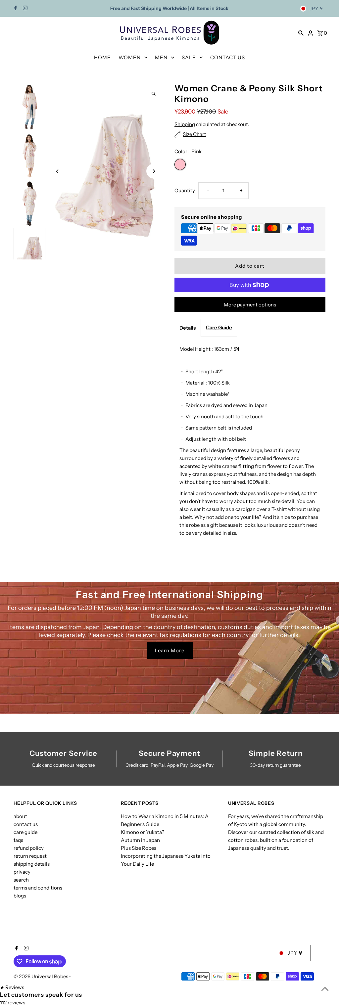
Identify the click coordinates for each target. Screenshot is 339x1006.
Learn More (169, 650)
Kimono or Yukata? (143, 832)
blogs (20, 895)
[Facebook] (15, 8)
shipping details (32, 864)
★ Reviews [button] (12, 987)
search (21, 880)
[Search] (301, 33)
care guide (25, 832)
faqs (18, 840)
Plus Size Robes (138, 848)
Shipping (184, 124)
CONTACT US (227, 57)
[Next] (153, 171)
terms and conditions (38, 888)
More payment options (250, 304)
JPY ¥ (316, 9)
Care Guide (219, 327)
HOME (102, 57)
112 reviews (12, 1002)
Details (187, 328)
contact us (26, 824)
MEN (161, 57)
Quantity (184, 190)
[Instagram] (24, 8)
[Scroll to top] (324, 988)
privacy (22, 872)
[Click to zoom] (153, 93)
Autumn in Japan (140, 840)
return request (30, 856)
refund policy (29, 848)
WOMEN (130, 57)
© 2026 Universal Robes (41, 976)
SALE (189, 57)
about (20, 816)
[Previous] (57, 171)
